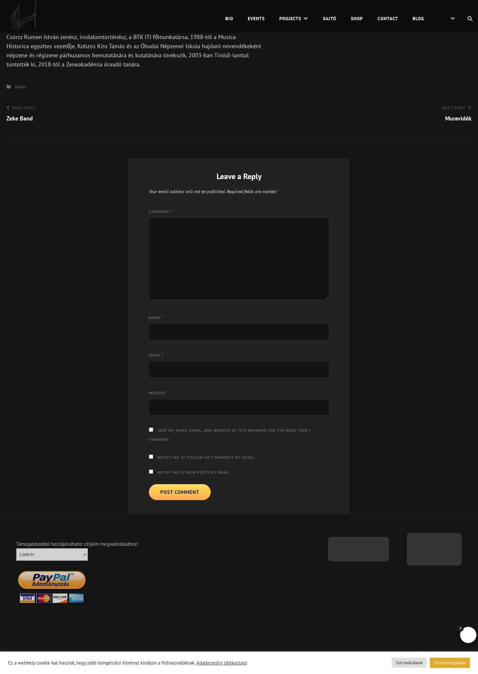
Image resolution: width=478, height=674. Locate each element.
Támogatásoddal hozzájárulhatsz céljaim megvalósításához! (77, 544)
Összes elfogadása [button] (450, 663)
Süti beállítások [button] (409, 663)
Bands (20, 87)
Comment (161, 211)
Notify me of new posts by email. (194, 472)
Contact (388, 18)
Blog (418, 18)
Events (256, 18)
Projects (290, 18)
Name (156, 317)
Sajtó (329, 18)
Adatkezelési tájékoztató (221, 663)
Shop (357, 18)
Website (157, 392)
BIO (229, 18)
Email (156, 355)
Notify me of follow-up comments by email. (206, 457)
